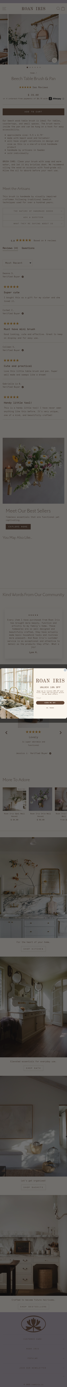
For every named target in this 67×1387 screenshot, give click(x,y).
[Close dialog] (65, 670)
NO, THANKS (50, 708)
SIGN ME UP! (50, 703)
